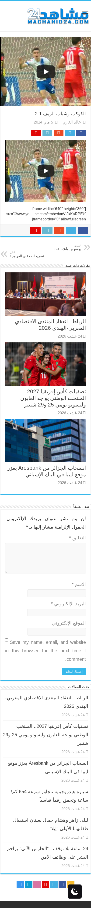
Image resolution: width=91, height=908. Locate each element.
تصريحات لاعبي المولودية (27, 254)
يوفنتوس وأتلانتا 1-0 (68, 247)
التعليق (77, 537)
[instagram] (20, 884)
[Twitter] (54, 884)
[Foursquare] (28, 884)
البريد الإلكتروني (68, 603)
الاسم (79, 584)
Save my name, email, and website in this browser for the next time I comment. (45, 651)
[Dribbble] (37, 884)
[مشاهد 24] (57, 15)
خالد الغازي (72, 122)
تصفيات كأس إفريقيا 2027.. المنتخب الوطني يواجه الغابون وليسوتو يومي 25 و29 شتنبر (53, 398)
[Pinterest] (45, 884)
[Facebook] (62, 884)
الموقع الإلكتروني (69, 622)
